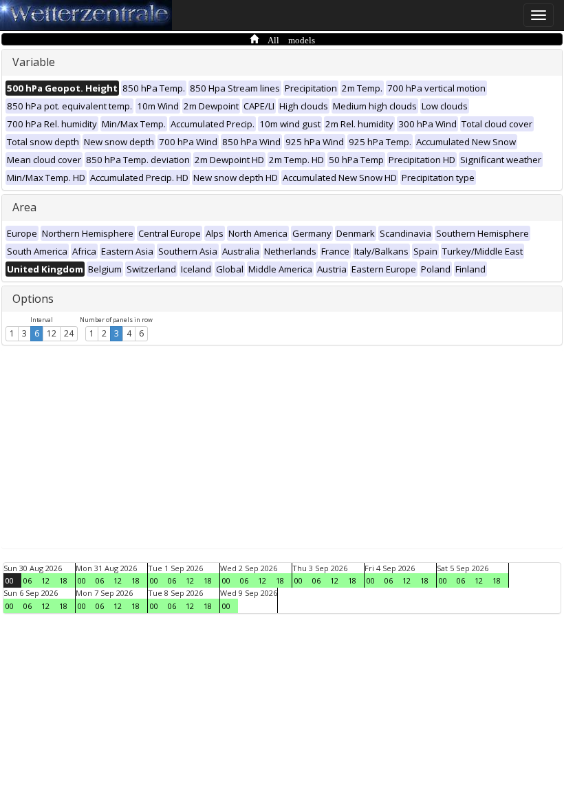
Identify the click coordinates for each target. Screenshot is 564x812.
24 (69, 333)
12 (51, 333)
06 (27, 580)
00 (10, 580)
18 (63, 580)
